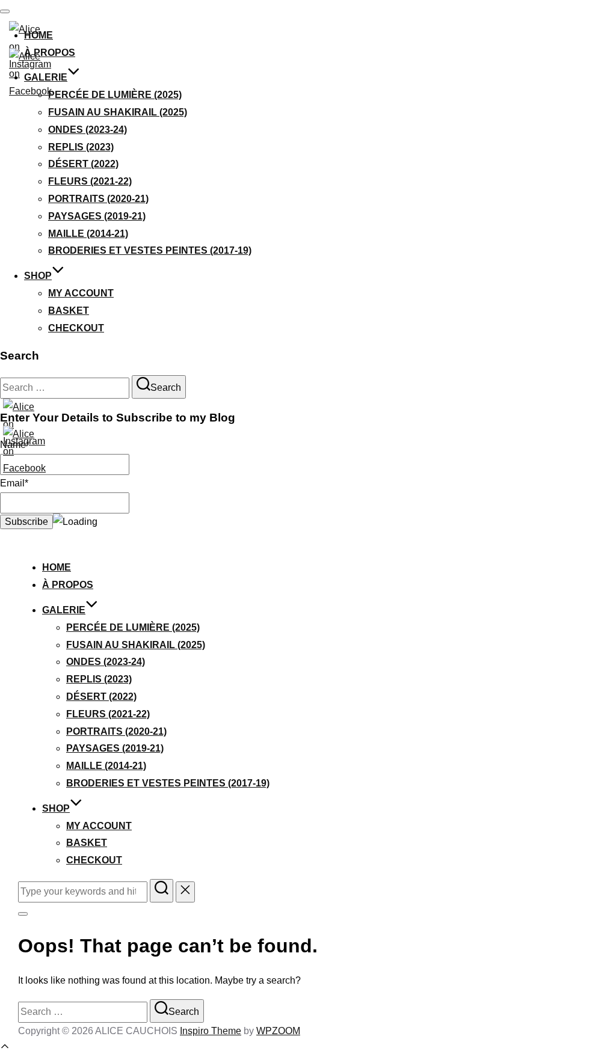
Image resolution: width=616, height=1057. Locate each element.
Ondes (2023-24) (87, 129)
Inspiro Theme (210, 1031)
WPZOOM (278, 1031)
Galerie (45, 77)
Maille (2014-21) (88, 233)
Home (56, 567)
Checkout (76, 328)
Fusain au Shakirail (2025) (117, 112)
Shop (38, 276)
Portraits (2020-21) (98, 199)
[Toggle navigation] (5, 11)
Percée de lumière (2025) (115, 95)
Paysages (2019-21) (97, 216)
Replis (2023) (81, 147)
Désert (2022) (83, 164)
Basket (68, 310)
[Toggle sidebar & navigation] (23, 914)
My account (81, 293)
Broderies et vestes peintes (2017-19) (149, 250)
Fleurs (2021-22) (90, 181)
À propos (67, 585)
